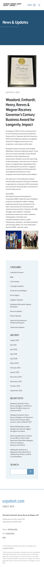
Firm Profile (22, 96)
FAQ (4, 538)
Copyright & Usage (8, 548)
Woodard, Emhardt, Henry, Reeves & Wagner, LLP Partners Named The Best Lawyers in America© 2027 (21, 407)
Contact (22, 114)
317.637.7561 (10, 533)
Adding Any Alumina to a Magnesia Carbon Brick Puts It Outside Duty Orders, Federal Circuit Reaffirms (20, 453)
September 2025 (16, 391)
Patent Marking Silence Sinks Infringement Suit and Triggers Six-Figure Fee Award (20, 429)
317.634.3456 (12, 529)
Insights (22, 109)
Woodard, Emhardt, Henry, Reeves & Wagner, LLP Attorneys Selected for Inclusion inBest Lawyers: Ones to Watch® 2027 (21, 418)
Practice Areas (22, 100)
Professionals (22, 105)
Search (14, 464)
